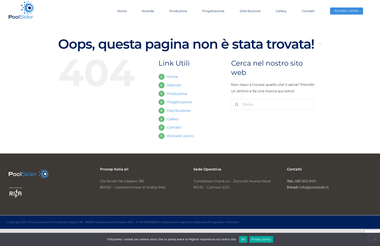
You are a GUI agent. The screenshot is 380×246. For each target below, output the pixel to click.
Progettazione (179, 102)
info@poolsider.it (314, 187)
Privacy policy (261, 239)
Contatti (174, 127)
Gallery (173, 119)
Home (172, 77)
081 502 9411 (305, 181)
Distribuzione (178, 111)
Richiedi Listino (180, 136)
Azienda (174, 85)
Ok (243, 239)
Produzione (177, 94)
